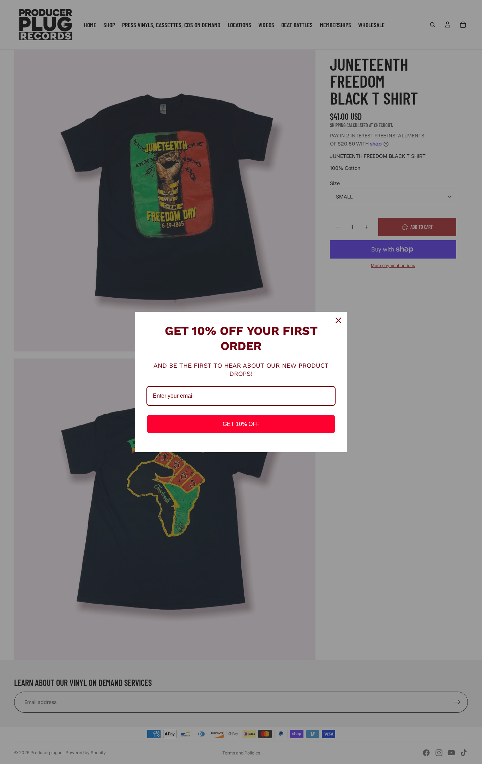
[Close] (338, 320)
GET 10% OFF (241, 424)
